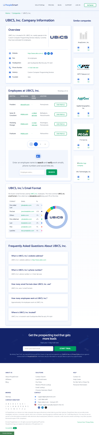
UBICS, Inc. (34, 193)
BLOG (59, 5)
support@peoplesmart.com (46, 396)
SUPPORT (68, 5)
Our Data (39, 382)
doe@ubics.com (26, 223)
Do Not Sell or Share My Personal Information (81, 383)
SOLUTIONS (39, 5)
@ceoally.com (25, 104)
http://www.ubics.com (35, 53)
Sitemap (8, 396)
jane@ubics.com (26, 227)
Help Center (77, 379)
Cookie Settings (7, 433)
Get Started (90, 5)
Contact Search (41, 376)
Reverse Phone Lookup (43, 385)
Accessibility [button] (9, 428)
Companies (16, 13)
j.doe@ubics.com (26, 219)
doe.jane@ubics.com (27, 230)
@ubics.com (24, 114)
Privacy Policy (76, 354)
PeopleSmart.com (32, 356)
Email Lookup (40, 387)
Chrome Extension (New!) (44, 390)
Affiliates (8, 379)
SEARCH (51, 172)
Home (7, 13)
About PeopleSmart (12, 376)
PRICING (51, 5)
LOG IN (78, 5)
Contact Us (76, 376)
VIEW (61, 105)
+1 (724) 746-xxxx (33, 68)
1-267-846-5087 (43, 399)
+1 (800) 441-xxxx (34, 114)
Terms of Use (66, 354)
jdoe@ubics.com (26, 205)
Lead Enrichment (41, 379)
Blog (7, 382)
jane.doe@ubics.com (27, 211)
